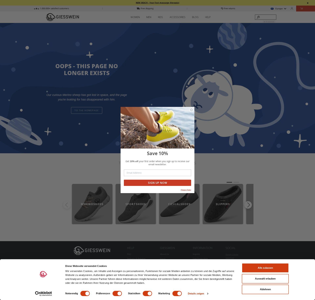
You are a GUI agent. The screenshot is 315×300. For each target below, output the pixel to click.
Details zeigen (196, 293)
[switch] (117, 293)
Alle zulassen (265, 267)
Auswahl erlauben (265, 278)
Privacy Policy (186, 190)
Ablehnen (265, 289)
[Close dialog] (191, 109)
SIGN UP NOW (157, 183)
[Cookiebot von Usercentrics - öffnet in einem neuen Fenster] (43, 293)
